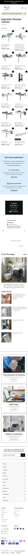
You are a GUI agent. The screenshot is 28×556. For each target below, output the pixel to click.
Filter (5, 28)
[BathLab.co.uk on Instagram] (15, 528)
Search (15, 512)
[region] (14, 230)
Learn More (14, 379)
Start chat (14, 177)
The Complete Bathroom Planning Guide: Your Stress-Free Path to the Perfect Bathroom (19, 296)
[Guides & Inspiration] (14, 424)
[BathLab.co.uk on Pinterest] (20, 528)
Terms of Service (4, 519)
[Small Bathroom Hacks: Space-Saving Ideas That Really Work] (14, 270)
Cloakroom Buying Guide (18, 320)
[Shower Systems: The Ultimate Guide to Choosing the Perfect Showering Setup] (6, 312)
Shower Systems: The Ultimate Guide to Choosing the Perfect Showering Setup (19, 309)
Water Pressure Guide (17, 333)
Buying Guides (17, 514)
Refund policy (4, 521)
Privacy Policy (5, 552)
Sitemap (18, 552)
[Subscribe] (23, 455)
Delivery (3, 514)
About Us (3, 510)
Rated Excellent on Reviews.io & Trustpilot (13, 2)
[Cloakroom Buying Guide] (6, 324)
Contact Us (14, 409)
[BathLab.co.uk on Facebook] (17, 528)
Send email (14, 190)
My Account (16, 516)
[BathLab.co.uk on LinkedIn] (23, 528)
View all (25, 254)
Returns (3, 516)
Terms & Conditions (19, 550)
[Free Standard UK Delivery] (14, 364)
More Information (14, 439)
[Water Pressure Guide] (6, 337)
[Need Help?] (14, 394)
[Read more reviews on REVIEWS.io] (14, 212)
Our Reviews (3, 512)
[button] (3, 231)
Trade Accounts (17, 510)
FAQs (2, 517)
